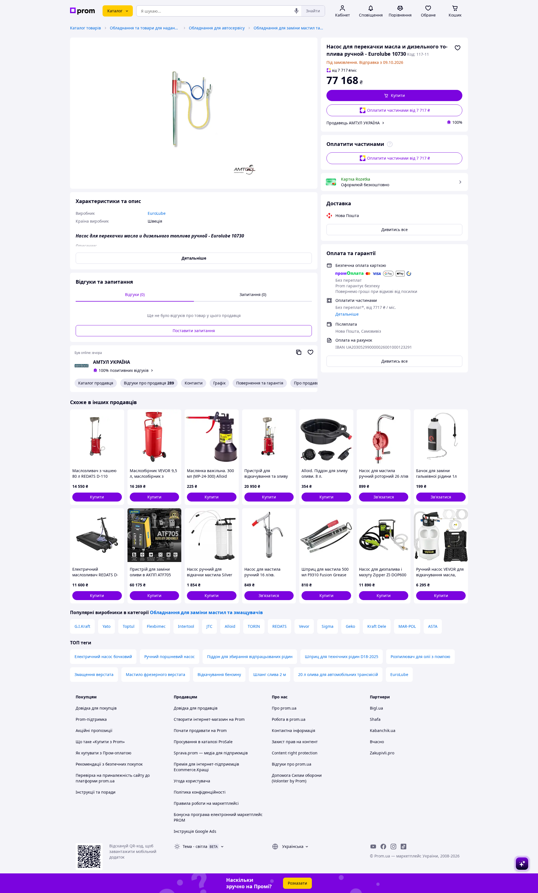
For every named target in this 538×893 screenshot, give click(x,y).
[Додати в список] (457, 48)
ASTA (432, 626)
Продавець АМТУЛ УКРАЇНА (353, 122)
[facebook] (383, 846)
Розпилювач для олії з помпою (420, 656)
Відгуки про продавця (149, 383)
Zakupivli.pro (382, 753)
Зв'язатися (384, 497)
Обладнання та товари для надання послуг (145, 28)
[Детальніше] (389, 144)
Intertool (186, 626)
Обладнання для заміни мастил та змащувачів (289, 28)
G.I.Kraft (82, 626)
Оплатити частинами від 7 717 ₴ (398, 110)
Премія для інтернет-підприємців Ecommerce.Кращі (206, 766)
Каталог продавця (95, 383)
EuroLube (399, 674)
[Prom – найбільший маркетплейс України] (82, 11)
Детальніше (347, 314)
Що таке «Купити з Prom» (100, 741)
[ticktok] (403, 846)
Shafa (375, 719)
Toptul (128, 626)
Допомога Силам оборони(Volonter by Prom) (297, 778)
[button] (394, 95)
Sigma (327, 626)
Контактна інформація (293, 730)
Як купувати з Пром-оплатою (103, 753)
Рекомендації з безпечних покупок (109, 764)
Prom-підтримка (91, 719)
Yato (106, 626)
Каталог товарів (85, 28)
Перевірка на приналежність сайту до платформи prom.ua (113, 778)
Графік (219, 383)
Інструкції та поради (95, 792)
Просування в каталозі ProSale (203, 741)
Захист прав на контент (295, 741)
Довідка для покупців (96, 708)
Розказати (297, 883)
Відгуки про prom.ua (291, 764)
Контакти (194, 383)
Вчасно (377, 741)
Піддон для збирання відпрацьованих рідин (250, 656)
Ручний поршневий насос (169, 656)
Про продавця (307, 383)
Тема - (195, 846)
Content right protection (294, 753)
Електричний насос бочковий (103, 656)
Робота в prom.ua (288, 719)
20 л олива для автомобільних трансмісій (338, 674)
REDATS (279, 626)
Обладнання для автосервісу (217, 28)
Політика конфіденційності (200, 792)
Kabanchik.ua (382, 730)
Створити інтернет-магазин (201, 719)
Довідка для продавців (195, 708)
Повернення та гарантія (259, 383)
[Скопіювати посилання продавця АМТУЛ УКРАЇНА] (298, 352)
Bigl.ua (376, 708)
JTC (209, 626)
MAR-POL (407, 626)
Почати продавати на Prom (200, 730)
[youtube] (373, 846)
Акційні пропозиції (94, 730)
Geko (350, 626)
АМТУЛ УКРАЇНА (111, 362)
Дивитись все (394, 229)
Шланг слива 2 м (269, 674)
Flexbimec (156, 626)
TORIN (254, 626)
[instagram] (393, 846)
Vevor (304, 626)
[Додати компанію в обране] (310, 352)
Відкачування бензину (219, 674)
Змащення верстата (94, 674)
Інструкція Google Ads (195, 831)
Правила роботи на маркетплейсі (206, 803)
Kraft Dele (376, 626)
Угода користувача (192, 781)
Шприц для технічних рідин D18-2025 (341, 656)
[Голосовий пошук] (296, 11)
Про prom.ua (284, 708)
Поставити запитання (194, 330)
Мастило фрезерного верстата (155, 674)
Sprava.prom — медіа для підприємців (211, 753)
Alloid (230, 626)
